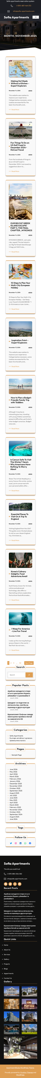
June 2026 (13, 769)
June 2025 (13, 798)
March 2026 (14, 776)
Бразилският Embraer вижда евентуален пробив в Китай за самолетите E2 (20, 716)
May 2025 (13, 800)
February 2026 (15, 779)
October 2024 (15, 812)
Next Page (29, 663)
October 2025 (15, 788)
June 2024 (13, 819)
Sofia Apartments (16, 17)
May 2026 (13, 772)
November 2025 (16, 786)
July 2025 (13, 795)
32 (20, 663)
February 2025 (15, 807)
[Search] (29, 674)
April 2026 (14, 774)
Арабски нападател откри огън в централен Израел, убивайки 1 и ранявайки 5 (19, 693)
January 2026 (15, 781)
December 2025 (16, 784)
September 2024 (16, 814)
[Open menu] (35, 17)
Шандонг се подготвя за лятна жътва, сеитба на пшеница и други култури (19, 705)
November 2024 (16, 810)
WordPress (20, 1075)
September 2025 (16, 791)
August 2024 (14, 817)
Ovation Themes (26, 1072)
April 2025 (14, 802)
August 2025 (14, 793)
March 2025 (14, 805)
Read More (16, 109)
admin (30, 90)
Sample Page (17, 755)
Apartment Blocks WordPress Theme (20, 1068)
